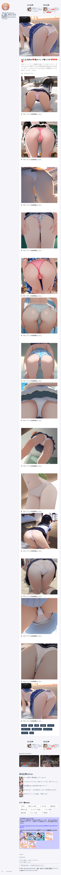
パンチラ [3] (43, 806)
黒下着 (43, 725)
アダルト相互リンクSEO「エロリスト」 (29, 860)
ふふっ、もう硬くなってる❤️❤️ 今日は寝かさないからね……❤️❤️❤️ (51, 10)
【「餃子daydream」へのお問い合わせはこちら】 (31, 865)
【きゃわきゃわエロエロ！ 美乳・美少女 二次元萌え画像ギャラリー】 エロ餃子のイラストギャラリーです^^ (9, 15)
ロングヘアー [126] (35, 809)
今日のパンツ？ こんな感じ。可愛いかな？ (36, 794)
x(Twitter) (23, 826)
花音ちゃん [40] (32, 806)
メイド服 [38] (44, 812)
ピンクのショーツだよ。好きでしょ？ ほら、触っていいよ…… (41, 781)
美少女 (24, 725)
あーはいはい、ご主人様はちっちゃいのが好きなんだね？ (40, 789)
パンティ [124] (47, 809)
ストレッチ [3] (33, 812)
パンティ (51, 725)
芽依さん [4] (24, 809)
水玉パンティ (25, 729)
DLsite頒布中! (45, 826)
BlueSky (28, 826)
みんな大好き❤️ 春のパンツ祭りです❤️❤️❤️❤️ (39, 60)
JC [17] (22, 806)
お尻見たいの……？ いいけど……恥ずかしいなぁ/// (37, 9)
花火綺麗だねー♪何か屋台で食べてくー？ (35, 785)
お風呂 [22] (52, 806)
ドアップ (24, 733)
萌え (31, 725)
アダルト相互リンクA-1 (25, 862)
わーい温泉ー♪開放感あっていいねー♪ (35, 777)
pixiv (33, 826)
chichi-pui (38, 826)
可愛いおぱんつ (37, 729)
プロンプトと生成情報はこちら (32, 114)
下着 (37, 725)
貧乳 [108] (23, 812)
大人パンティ (47, 729)
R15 (32, 733)
